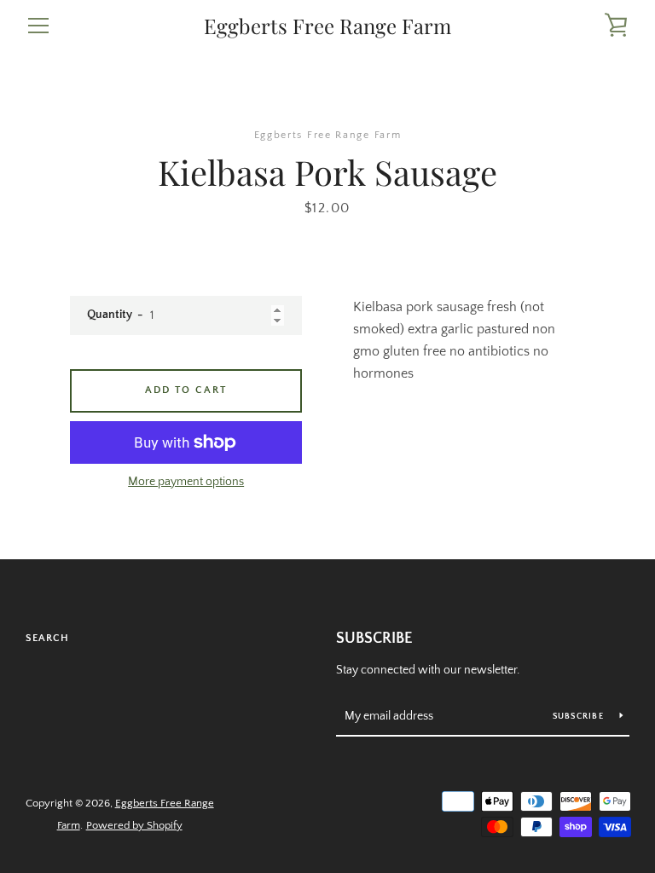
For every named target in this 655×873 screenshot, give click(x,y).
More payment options (186, 482)
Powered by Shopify (134, 825)
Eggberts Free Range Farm (327, 26)
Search (47, 638)
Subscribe (374, 638)
